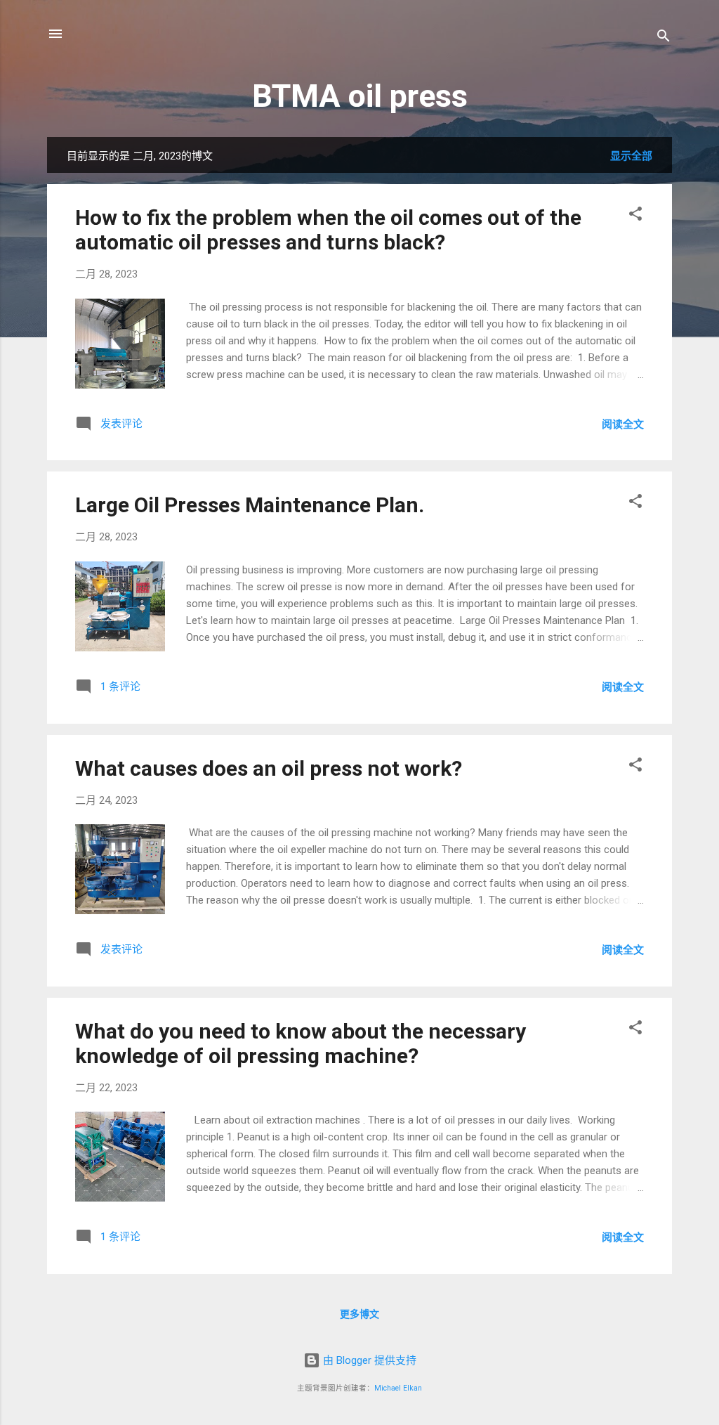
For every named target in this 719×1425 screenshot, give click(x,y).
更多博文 (359, 1314)
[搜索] (663, 38)
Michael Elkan (398, 1388)
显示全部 (631, 156)
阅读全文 (623, 424)
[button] (635, 216)
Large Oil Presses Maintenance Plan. (249, 505)
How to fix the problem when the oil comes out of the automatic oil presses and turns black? (328, 229)
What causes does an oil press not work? (268, 768)
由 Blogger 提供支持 (368, 1360)
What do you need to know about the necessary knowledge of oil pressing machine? (300, 1043)
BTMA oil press (360, 96)
